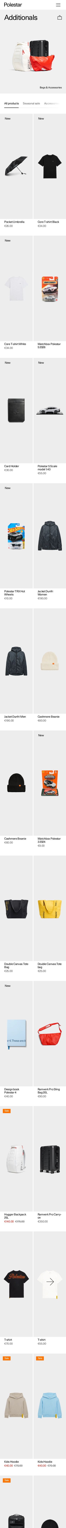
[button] (60, 17)
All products (11, 103)
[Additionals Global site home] (13, 5)
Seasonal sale (31, 103)
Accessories (51, 103)
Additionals (20, 17)
